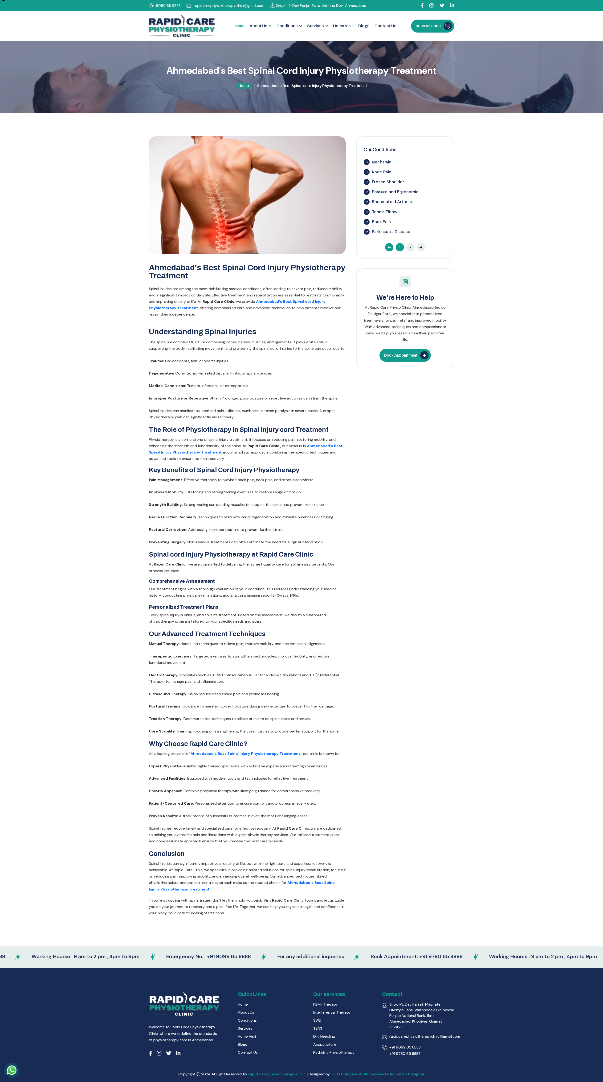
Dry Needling (324, 1036)
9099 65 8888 (168, 5)
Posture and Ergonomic (395, 192)
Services (245, 1028)
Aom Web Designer (407, 1074)
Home (238, 26)
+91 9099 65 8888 (405, 1047)
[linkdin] (452, 5)
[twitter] (168, 1053)
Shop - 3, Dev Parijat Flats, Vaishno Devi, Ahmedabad (321, 5)
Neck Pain (381, 162)
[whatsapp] (11, 1070)
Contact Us (385, 26)
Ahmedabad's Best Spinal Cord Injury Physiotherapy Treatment (247, 271)
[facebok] (422, 5)
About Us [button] (259, 26)
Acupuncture (324, 1044)
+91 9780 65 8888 (404, 1053)
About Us (246, 1012)
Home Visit (343, 26)
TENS (317, 1028)
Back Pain (381, 222)
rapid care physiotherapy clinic (277, 1074)
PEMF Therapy (325, 1004)
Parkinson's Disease (391, 231)
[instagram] (431, 5)
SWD (317, 1020)
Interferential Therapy (332, 1012)
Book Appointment (400, 355)
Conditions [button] (287, 26)
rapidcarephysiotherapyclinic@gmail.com (229, 5)
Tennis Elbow (384, 212)
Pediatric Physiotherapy (333, 1052)
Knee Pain (381, 172)
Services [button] (315, 26)
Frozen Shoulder (388, 182)
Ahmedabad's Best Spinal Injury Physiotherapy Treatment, (246, 753)
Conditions (247, 1020)
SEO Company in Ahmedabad (359, 1074)
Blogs (363, 26)
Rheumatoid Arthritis (392, 201)
